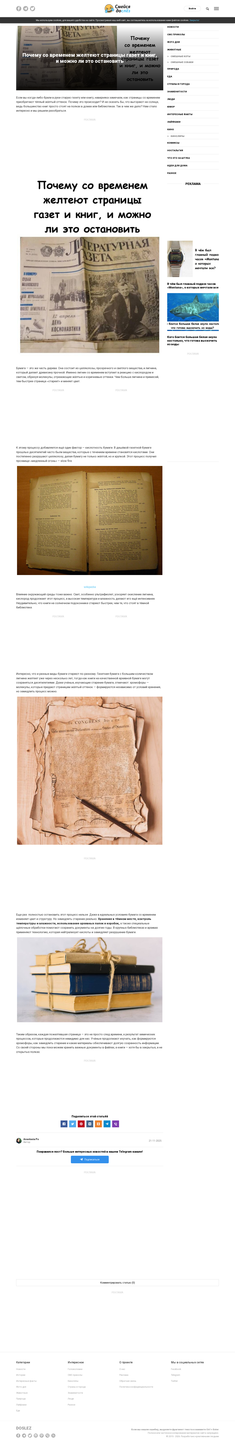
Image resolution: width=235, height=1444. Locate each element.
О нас (122, 1369)
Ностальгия (175, 150)
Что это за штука (178, 158)
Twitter (174, 1381)
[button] (64, 1123)
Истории (20, 1375)
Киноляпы (177, 136)
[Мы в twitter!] (30, 1435)
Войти (192, 8)
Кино (170, 129)
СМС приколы (176, 34)
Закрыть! (194, 20)
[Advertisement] (90, 147)
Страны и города (178, 84)
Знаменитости (177, 91)
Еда (169, 76)
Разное (171, 173)
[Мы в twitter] (32, 8)
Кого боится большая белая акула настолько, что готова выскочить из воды (192, 340)
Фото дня (173, 42)
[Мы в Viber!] (47, 1435)
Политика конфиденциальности (136, 1387)
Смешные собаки (182, 62)
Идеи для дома (177, 165)
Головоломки (75, 1369)
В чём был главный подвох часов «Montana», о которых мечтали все (192, 285)
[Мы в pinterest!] (42, 1435)
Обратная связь (127, 1381)
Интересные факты (180, 114)
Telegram (175, 1375)
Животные (174, 49)
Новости (173, 27)
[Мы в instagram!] (36, 1435)
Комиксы (173, 143)
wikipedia (90, 587)
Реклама (123, 1375)
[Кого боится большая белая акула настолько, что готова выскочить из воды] (193, 312)
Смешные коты (180, 56)
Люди (171, 99)
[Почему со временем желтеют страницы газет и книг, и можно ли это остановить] (115, 1123)
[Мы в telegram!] (24, 1435)
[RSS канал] (53, 1435)
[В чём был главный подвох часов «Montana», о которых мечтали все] (193, 259)
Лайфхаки (173, 122)
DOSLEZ (23, 1428)
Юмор (171, 106)
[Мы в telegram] (25, 8)
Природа (173, 69)
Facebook (176, 1369)
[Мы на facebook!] (18, 8)
